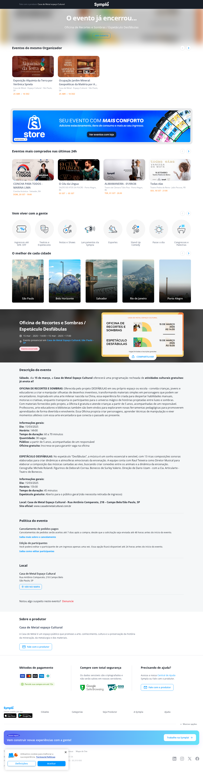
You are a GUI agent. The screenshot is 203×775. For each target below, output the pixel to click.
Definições (21, 763)
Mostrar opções (190, 724)
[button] (13, 755)
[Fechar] (65, 752)
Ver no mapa (32, 586)
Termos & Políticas (45, 757)
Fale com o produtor (38, 646)
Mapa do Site (81, 751)
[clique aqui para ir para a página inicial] (101, 4)
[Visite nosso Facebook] (197, 759)
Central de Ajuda (166, 675)
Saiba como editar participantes (36, 551)
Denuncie (68, 601)
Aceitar (51, 763)
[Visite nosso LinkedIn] (174, 759)
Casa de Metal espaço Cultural (51, 4)
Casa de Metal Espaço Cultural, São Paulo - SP (58, 341)
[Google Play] (25, 715)
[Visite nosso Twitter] (190, 759)
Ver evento (101, 35)
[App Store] (10, 715)
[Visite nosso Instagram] (182, 759)
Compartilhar (145, 356)
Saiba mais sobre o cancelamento (37, 536)
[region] (37, 759)
